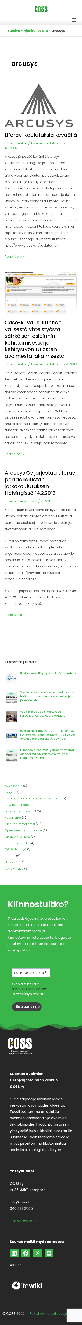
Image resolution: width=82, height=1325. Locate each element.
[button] (74, 20)
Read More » (14, 256)
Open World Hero (17, 837)
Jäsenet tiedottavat (46, 143)
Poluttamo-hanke (17, 843)
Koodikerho (13, 818)
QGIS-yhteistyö (15, 849)
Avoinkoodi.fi (13, 786)
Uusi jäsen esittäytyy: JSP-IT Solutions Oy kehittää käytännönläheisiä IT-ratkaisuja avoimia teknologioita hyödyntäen (47, 734)
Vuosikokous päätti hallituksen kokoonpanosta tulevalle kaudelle (42, 713)
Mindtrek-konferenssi (20, 824)
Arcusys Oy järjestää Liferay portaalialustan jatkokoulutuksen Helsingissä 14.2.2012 (40, 482)
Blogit (9, 792)
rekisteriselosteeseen (29, 988)
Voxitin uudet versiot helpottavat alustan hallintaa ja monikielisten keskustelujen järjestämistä (47, 696)
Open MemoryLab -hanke (23, 830)
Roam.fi (10, 856)
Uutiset (9, 862)
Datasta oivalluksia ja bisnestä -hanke (32, 798)
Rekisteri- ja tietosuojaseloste (54, 1313)
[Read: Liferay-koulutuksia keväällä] (39, 105)
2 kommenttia (16, 143)
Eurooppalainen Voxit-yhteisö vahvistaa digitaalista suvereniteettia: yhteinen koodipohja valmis (47, 754)
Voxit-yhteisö (14, 869)
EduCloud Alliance (18, 805)
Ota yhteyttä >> (23, 1221)
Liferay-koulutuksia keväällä (41, 135)
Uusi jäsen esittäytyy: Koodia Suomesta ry (48, 673)
